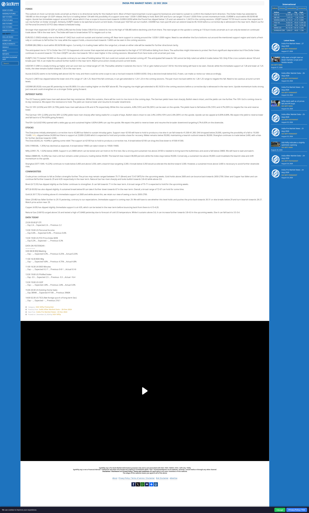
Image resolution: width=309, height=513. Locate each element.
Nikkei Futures (8, 30)
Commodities (291, 8)
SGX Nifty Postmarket (289, 78)
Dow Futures (7, 10)
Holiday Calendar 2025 (9, 58)
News (4, 50)
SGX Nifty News (276, 65)
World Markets (8, 44)
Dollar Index (7, 37)
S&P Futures (7, 17)
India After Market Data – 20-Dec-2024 (55, 309)
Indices (274, 8)
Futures (282, 8)
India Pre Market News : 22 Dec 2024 (144, 3)
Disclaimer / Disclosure (110, 471)
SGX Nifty (57, 314)
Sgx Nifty (6, 34)
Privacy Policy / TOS (296, 510)
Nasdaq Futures (9, 13)
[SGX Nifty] (10, 4)
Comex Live (6, 40)
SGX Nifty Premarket (45, 307)
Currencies (302, 8)
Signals (5, 47)
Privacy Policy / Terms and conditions (136, 471)
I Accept (280, 510)
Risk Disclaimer (162, 478)
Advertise (173, 478)
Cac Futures (7, 27)
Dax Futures (7, 23)
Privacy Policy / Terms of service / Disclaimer (137, 478)
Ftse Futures (7, 20)
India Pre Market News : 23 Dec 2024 (51, 312)
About (114, 478)
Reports (5, 54)
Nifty (34, 135)
